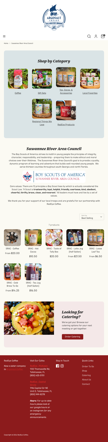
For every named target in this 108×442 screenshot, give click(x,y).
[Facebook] (57, 365)
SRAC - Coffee (12, 248)
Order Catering (72, 336)
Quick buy (13, 241)
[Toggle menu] (4, 36)
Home (6, 43)
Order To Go (88, 366)
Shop (84, 371)
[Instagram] (62, 365)
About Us (86, 379)
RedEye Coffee (23, 435)
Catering (86, 375)
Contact (86, 384)
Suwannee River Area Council (22, 43)
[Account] (96, 35)
